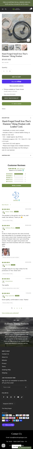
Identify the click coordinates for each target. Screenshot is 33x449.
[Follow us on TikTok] (22, 397)
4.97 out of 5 (21, 168)
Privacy (4, 363)
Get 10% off (16, 446)
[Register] (25, 387)
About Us (5, 357)
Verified (15, 200)
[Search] (5, 9)
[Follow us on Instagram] (11, 397)
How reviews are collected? (10, 313)
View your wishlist (11, 98)
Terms (4, 366)
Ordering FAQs (6, 370)
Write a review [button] (16, 185)
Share (3, 108)
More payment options (16, 86)
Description (5, 117)
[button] (9, 173)
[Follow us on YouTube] (18, 397)
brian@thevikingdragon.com (18, 437)
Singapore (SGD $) (8, 403)
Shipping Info (6, 155)
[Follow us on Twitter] (7, 397)
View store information (9, 94)
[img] (6, 209)
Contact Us (5, 354)
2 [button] (14, 308)
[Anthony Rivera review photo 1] (6, 252)
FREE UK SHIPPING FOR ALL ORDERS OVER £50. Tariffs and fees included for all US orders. (16, 3)
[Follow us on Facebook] (4, 397)
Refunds (4, 360)
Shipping (4, 373)
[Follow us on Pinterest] (14, 397)
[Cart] (30, 9)
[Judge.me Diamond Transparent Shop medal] (16, 195)
